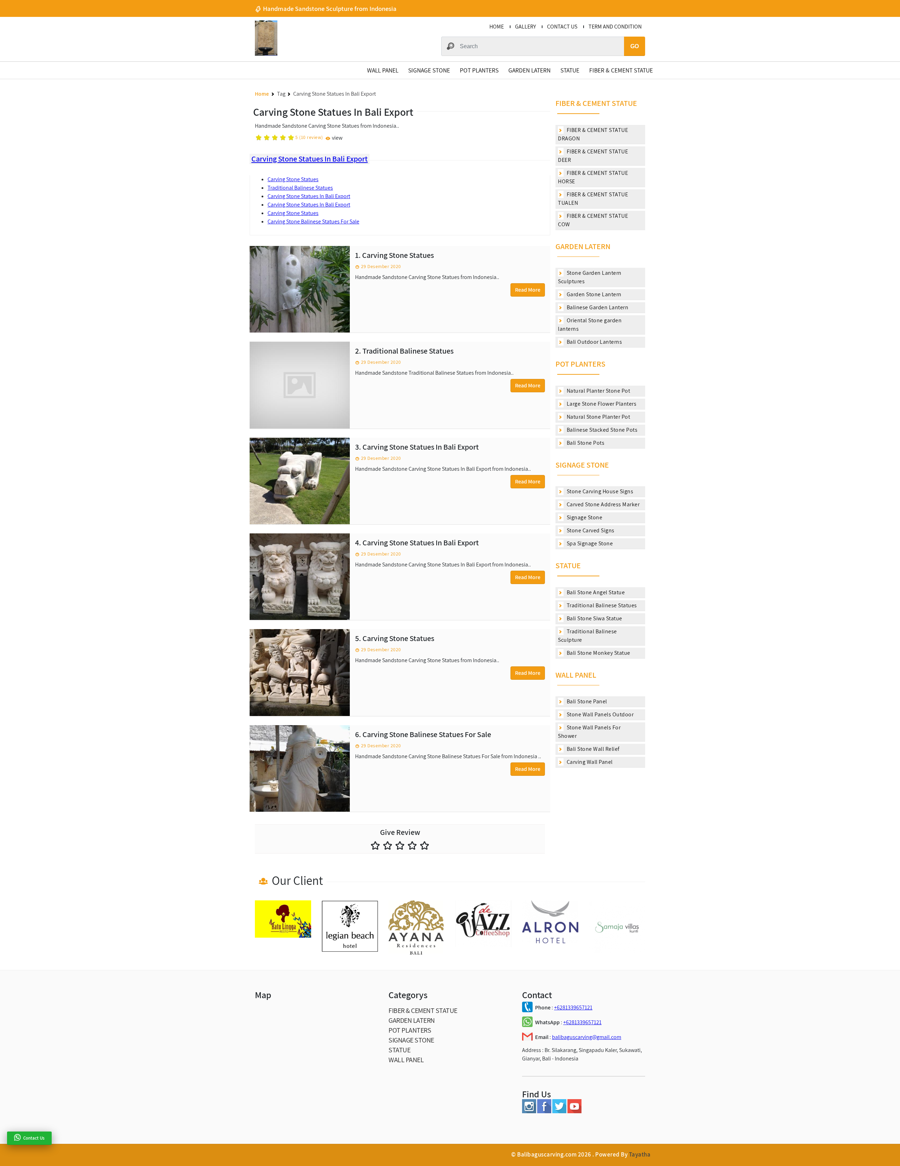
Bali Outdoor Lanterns (593, 342)
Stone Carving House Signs (599, 491)
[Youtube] (574, 1111)
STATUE (569, 70)
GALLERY (525, 26)
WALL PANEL (382, 70)
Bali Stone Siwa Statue (593, 618)
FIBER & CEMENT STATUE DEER (593, 156)
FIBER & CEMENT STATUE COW (593, 220)
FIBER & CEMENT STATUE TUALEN (593, 199)
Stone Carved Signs (590, 530)
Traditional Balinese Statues (300, 187)
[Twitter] (559, 1111)
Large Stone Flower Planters (600, 403)
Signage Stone (583, 517)
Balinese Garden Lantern (596, 307)
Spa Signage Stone (589, 543)
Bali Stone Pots (584, 442)
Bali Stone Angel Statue (595, 592)
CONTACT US (562, 26)
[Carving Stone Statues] (300, 289)
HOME (496, 26)
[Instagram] (529, 1111)
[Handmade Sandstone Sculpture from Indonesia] (266, 53)
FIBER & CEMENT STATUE (621, 70)
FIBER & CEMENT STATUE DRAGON (593, 134)
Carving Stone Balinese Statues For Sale (313, 221)
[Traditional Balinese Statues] (300, 385)
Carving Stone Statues (293, 179)
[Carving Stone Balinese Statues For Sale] (300, 768)
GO (634, 46)
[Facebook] (544, 1111)
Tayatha (640, 1154)
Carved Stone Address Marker (602, 504)
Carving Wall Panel (589, 762)
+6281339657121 (573, 1007)
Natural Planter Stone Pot (597, 390)
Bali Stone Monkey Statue (597, 653)
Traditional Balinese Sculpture (587, 636)
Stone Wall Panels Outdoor (599, 714)
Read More (527, 289)
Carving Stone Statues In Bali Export (309, 159)
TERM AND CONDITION (615, 26)
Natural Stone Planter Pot (597, 416)
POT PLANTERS (479, 70)
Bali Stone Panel (586, 701)
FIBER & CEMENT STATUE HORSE (593, 177)
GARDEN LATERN (529, 70)
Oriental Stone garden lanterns (590, 324)
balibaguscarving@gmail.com (586, 1037)
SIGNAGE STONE (429, 70)
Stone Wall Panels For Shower (589, 732)
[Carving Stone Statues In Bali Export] (300, 481)
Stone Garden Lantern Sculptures (590, 277)
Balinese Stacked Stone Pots (601, 429)
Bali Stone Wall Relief (592, 749)
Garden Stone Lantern (593, 294)
